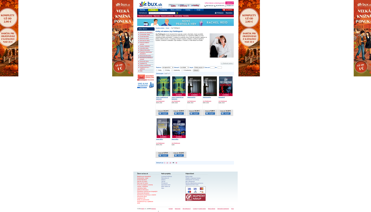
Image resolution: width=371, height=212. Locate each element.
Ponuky (153, 10)
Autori (167, 28)
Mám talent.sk (165, 186)
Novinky (142, 10)
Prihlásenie (220, 13)
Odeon (163, 179)
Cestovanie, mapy (145, 34)
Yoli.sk (163, 181)
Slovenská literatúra (145, 55)
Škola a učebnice (176, 10)
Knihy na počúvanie (145, 65)
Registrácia (229, 13)
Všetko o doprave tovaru (193, 178)
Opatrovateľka (191, 97)
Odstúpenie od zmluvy (192, 179)
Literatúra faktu (144, 48)
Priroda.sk (164, 183)
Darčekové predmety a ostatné (146, 195)
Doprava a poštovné (167, 16)
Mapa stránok (211, 208)
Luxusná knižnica (166, 176)
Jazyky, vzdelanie (145, 46)
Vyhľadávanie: (143, 13)
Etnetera (153, 208)
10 (167, 162)
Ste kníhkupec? (187, 208)
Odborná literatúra (145, 50)
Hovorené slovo (144, 61)
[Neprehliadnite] (219, 5)
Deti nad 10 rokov (145, 40)
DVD (141, 71)
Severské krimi (165, 185)
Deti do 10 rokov (144, 38)
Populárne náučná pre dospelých (147, 191)
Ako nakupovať (190, 181)
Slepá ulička (159, 139)
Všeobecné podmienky (145, 16)
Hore (232, 208)
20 (170, 162)
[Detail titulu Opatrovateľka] (210, 86)
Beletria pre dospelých (146, 32)
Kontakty (186, 16)
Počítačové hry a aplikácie (144, 68)
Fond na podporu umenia (145, 185)
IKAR (142, 208)
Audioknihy (177, 70)
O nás (198, 10)
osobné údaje (202, 208)
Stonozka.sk (165, 178)
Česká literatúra (144, 36)
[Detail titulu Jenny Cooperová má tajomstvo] (163, 86)
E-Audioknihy (187, 70)
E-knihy (188, 10)
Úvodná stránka (160, 28)
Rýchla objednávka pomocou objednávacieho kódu (194, 184)
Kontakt (171, 208)
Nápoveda (157, 16)
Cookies (195, 208)
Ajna (162, 188)
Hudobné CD (143, 63)
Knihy (160, 70)
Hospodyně (222, 97)
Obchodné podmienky (223, 208)
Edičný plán (189, 176)
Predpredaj (163, 10)
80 (176, 162)
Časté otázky (178, 16)
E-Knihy (167, 70)
